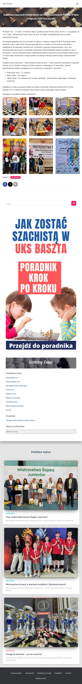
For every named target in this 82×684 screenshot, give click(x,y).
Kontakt (68, 673)
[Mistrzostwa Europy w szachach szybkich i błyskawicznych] (41, 552)
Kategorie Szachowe (13, 398)
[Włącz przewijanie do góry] (78, 679)
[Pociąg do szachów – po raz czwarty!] (41, 622)
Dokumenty (58, 673)
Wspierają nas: (41, 678)
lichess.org (10, 390)
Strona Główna (16, 673)
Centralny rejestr (11, 402)
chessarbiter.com (12, 378)
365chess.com (11, 394)
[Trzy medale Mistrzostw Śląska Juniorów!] (41, 485)
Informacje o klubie (44, 673)
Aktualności (15, 177)
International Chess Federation (16, 386)
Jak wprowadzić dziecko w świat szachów (20, 420)
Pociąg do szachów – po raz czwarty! (24, 654)
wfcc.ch (8, 410)
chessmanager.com (13, 382)
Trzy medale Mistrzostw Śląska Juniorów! (27, 517)
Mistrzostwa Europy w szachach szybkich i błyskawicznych (36, 584)
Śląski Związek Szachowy (14, 406)
